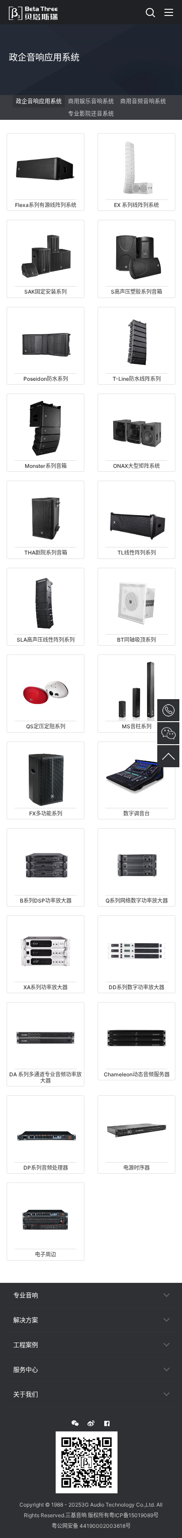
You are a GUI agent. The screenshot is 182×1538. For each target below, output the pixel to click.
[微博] (91, 1423)
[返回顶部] (168, 756)
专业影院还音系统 (91, 113)
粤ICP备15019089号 (134, 1515)
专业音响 (25, 1295)
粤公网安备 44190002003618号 (91, 1526)
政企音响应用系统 (39, 101)
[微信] (75, 1423)
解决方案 (25, 1320)
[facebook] (107, 1423)
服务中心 (25, 1369)
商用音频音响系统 (143, 101)
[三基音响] (37, 12)
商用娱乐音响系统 (91, 101)
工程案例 (25, 1344)
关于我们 (25, 1394)
